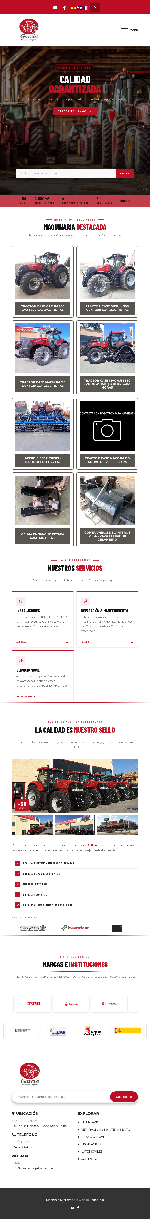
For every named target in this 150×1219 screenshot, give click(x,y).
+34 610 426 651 (23, 1147)
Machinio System (58, 1200)
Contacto (89, 1159)
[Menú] (124, 30)
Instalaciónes (93, 1144)
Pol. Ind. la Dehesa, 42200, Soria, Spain (39, 1126)
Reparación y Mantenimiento (105, 1129)
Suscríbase (124, 1096)
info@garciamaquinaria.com (32, 1168)
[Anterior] (7, 127)
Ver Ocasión (75, 115)
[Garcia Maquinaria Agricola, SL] (30, 1074)
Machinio (97, 1200)
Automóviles (92, 1151)
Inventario (90, 1122)
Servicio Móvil (93, 1137)
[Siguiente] (143, 127)
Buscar (124, 173)
